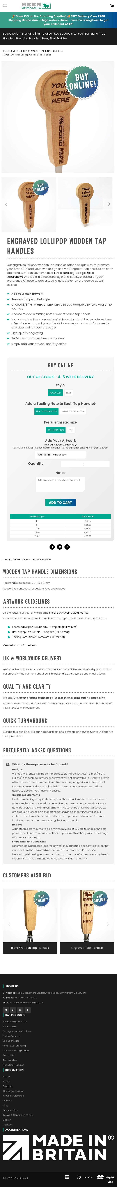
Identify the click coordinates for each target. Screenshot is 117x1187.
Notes (60, 472)
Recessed (55, 392)
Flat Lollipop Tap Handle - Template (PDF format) (41, 632)
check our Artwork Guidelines (66, 612)
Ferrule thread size (60, 422)
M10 (71, 430)
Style (60, 385)
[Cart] (112, 6)
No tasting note (46, 411)
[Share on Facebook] (52, 547)
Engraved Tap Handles (87, 948)
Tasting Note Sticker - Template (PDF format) (38, 637)
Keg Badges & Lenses (68, 33)
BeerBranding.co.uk (19, 1178)
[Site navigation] (5, 6)
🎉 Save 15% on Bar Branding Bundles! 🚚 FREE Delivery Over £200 (58, 16)
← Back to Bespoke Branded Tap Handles (26, 559)
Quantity (35, 463)
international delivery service (66, 673)
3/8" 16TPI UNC (56, 430)
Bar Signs (91, 33)
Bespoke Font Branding (18, 33)
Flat (68, 392)
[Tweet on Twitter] (59, 547)
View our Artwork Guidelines (59, 444)
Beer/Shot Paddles (54, 38)
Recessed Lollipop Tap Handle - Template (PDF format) (44, 627)
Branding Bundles (28, 38)
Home (6, 54)
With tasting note (73, 411)
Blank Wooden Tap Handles (30, 948)
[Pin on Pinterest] (67, 547)
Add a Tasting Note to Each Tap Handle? (60, 403)
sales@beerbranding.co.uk (28, 1002)
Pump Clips (44, 33)
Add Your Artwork (60, 440)
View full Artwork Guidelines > (20, 645)
